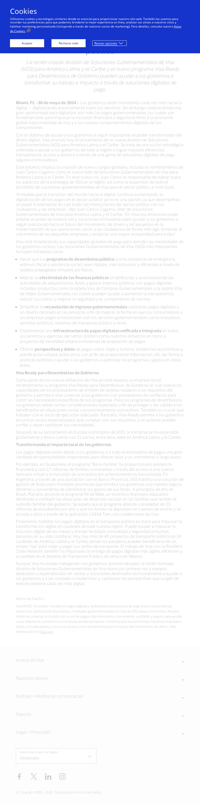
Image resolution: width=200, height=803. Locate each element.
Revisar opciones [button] (105, 43)
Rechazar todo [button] (68, 43)
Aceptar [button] (27, 43)
